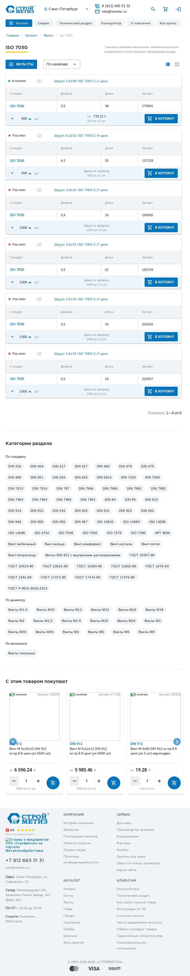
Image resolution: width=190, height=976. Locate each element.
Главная (12, 35)
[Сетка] (177, 64)
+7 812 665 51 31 (25, 861)
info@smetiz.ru (17, 867)
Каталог (31, 35)
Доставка (124, 823)
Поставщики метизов (80, 836)
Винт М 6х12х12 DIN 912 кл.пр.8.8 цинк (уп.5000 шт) (90, 751)
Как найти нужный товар (136, 902)
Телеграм (27, 916)
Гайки (68, 909)
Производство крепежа (135, 829)
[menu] (44, 23)
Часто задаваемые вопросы (139, 922)
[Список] (167, 64)
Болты (68, 895)
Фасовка (123, 843)
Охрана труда (74, 850)
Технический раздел (133, 895)
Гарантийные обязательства (140, 936)
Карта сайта (126, 870)
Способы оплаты (130, 915)
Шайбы (69, 929)
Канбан (123, 850)
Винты (48, 35)
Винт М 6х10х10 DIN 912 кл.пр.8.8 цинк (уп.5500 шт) (30, 751)
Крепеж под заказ (131, 856)
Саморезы (71, 922)
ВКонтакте (14, 921)
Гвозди (68, 915)
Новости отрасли (77, 843)
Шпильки (70, 936)
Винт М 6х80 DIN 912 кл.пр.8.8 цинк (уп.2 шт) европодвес (153, 751)
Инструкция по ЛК (131, 909)
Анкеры (69, 889)
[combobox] (66, 9)
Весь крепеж (73, 942)
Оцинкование (128, 836)
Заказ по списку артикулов (138, 863)
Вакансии (71, 829)
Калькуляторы (128, 889)
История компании (78, 823)
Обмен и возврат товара (136, 929)
